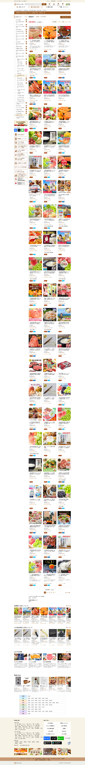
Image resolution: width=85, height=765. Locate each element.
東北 (23, 698)
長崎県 (36, 711)
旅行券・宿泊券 (24, 726)
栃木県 (32, 700)
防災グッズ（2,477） (20, 99)
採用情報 (48, 759)
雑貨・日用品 (37, 726)
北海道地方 (16, 741)
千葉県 (43, 700)
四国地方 (16, 743)
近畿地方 (33, 741)
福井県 (39, 702)
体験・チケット (31, 726)
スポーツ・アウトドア (18, 728)
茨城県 (29, 700)
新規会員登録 (53, 1)
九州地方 (20, 743)
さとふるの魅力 (64, 733)
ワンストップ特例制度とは (50, 725)
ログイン (48, 1)
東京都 (46, 700)
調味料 (16, 726)
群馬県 (36, 700)
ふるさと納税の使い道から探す (24, 745)
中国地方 (37, 741)
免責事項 (63, 758)
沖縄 (23, 713)
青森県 (29, 698)
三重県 (29, 704)
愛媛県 (36, 709)
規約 (33, 758)
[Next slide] (70, 615)
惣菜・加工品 (38, 725)
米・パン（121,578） (19, 24)
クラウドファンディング (67, 1)
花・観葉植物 (37, 728)
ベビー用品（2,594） (20, 95)
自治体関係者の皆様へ (42, 759)
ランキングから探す (17, 731)
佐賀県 (32, 711)
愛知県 (57, 702)
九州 (23, 711)
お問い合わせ (64, 731)
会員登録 (64, 728)
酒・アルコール (17, 725)
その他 (41, 728)
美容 (24, 728)
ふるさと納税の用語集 (50, 728)
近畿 (23, 704)
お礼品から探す (16, 722)
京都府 (36, 704)
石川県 (36, 702)
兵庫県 (43, 704)
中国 (23, 706)
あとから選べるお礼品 (21, 729)
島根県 (32, 706)
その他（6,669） (19, 113)
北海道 (23, 696)
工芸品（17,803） (19, 109)
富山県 (32, 702)
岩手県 (32, 698)
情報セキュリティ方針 (46, 758)
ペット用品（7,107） (20, 97)
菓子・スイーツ (29, 725)
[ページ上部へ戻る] (81, 757)
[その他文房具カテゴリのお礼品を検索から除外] (41, 16)
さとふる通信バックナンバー (50, 733)
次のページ (67, 592)
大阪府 (39, 704)
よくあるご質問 (59, 1)
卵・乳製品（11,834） (20, 31)
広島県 (39, 706)
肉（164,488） (18, 19)
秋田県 (39, 698)
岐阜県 (50, 702)
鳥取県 (29, 706)
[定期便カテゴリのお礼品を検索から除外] (36, 16)
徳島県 (29, 709)
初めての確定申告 (64, 725)
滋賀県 (32, 704)
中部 (23, 702)
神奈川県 (50, 700)
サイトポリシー (28, 758)
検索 (44, 4)
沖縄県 (29, 713)
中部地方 (29, 741)
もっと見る (69, 605)
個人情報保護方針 (38, 758)
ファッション (28, 728)
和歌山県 (50, 704)
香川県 (32, 709)
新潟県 (29, 702)
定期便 (30, 597)
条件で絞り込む (65, 17)
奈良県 (46, 704)
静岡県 (54, 702)
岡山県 (36, 706)
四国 (23, 709)
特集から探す (16, 745)
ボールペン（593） (20, 68)
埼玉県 (39, 700)
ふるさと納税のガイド (49, 4)
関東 (23, 700)
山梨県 (43, 702)
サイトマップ (23, 758)
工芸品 (32, 728)
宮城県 (36, 698)
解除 (26, 16)
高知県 (39, 709)
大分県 (43, 711)
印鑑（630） (19, 73)
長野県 (46, 702)
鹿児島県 (50, 711)
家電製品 (19, 726)
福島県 (46, 698)
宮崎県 (46, 711)
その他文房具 (34, 597)
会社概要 (36, 759)
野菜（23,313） (19, 29)
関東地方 (25, 741)
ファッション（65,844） (20, 107)
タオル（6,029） (20, 63)
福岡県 (29, 711)
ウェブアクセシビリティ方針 (55, 758)
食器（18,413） (20, 78)
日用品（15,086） (20, 82)
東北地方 (21, 741)
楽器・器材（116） (20, 84)
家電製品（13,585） (19, 48)
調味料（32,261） (19, 46)
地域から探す (16, 740)
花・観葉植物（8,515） (20, 111)
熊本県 (39, 711)
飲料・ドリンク (23, 725)
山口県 (43, 706)
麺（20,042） (18, 41)
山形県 (43, 698)
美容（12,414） (19, 105)
